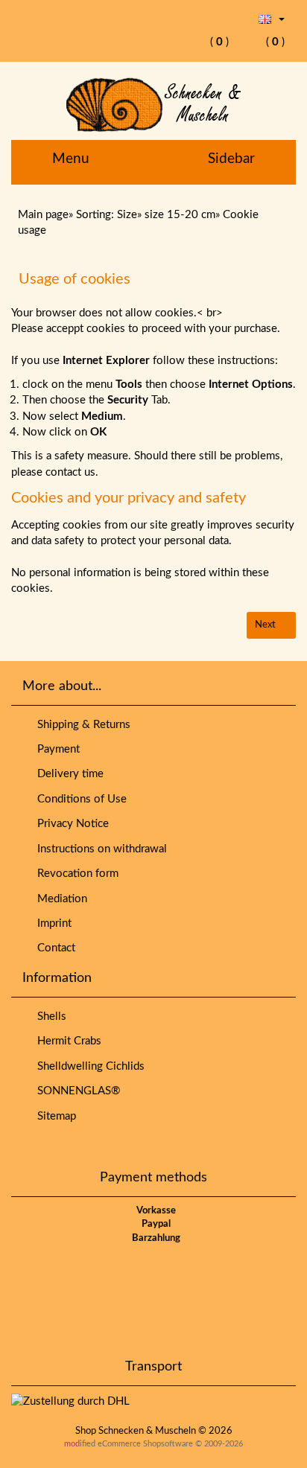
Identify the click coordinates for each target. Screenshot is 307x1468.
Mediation (59, 898)
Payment (55, 749)
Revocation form (74, 873)
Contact (53, 948)
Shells (48, 1016)
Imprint (51, 923)
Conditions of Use (79, 799)
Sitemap (53, 1116)
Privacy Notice (70, 823)
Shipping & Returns (80, 724)
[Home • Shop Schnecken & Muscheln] (153, 105)
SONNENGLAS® (75, 1091)
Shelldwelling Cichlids (88, 1066)
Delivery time (67, 773)
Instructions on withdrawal (99, 849)
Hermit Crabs (66, 1041)
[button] (271, 19)
